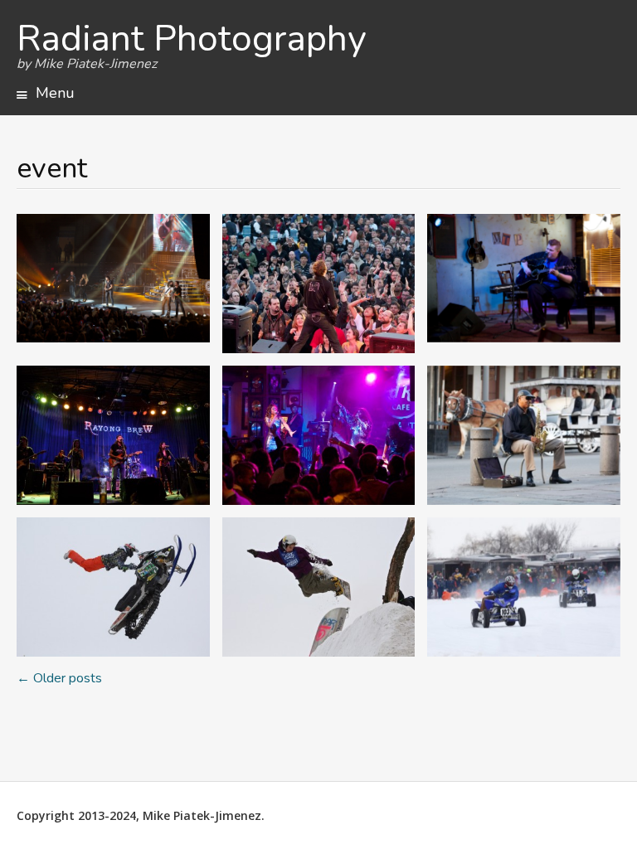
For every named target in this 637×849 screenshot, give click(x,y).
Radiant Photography (192, 39)
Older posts (59, 678)
